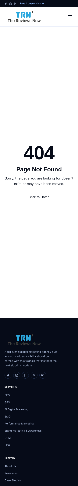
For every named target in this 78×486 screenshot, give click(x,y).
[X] (34, 375)
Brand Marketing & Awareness (23, 430)
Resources (11, 473)
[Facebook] (6, 3)
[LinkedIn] (15, 3)
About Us (10, 466)
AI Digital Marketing (16, 409)
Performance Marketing (19, 423)
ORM (8, 437)
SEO (7, 395)
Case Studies (13, 480)
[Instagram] (10, 3)
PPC (7, 444)
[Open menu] (70, 16)
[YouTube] (42, 375)
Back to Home (39, 197)
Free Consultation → (32, 3)
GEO (7, 402)
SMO (8, 416)
